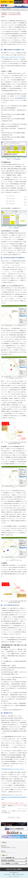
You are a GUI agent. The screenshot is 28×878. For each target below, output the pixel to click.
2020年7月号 (8, 8)
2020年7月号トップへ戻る (14, 817)
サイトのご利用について (14, 872)
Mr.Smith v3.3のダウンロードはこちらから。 (14, 769)
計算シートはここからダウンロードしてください (13, 57)
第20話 (21, 98)
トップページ (3, 8)
